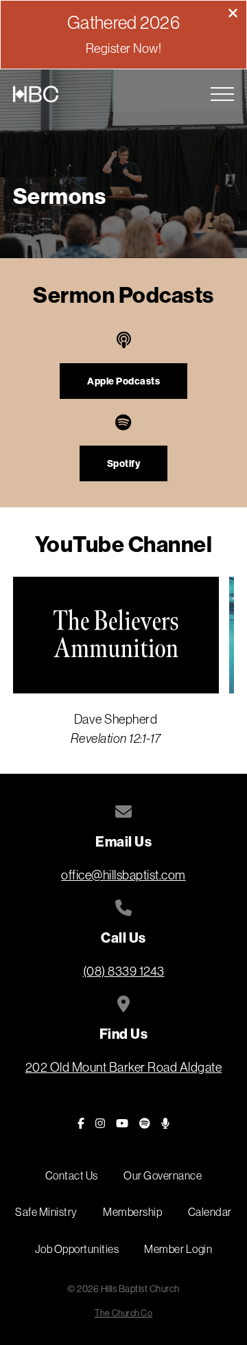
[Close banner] (233, 14)
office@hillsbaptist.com (123, 874)
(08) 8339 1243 (124, 971)
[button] (222, 94)
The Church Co (124, 1312)
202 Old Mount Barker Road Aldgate (123, 1067)
